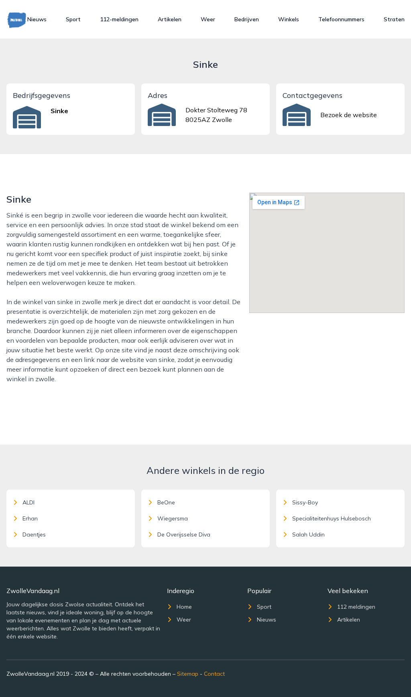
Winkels (288, 19)
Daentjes (34, 534)
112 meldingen (356, 606)
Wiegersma (172, 518)
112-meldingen (119, 19)
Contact (214, 673)
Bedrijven (246, 19)
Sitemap (187, 673)
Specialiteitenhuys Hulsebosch (331, 518)
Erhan (30, 518)
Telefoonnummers (341, 19)
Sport (73, 19)
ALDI (28, 502)
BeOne (166, 502)
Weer (208, 19)
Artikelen (169, 19)
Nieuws (37, 19)
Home (184, 606)
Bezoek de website (348, 115)
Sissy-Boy (305, 502)
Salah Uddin (308, 534)
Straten (394, 19)
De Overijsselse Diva (183, 534)
